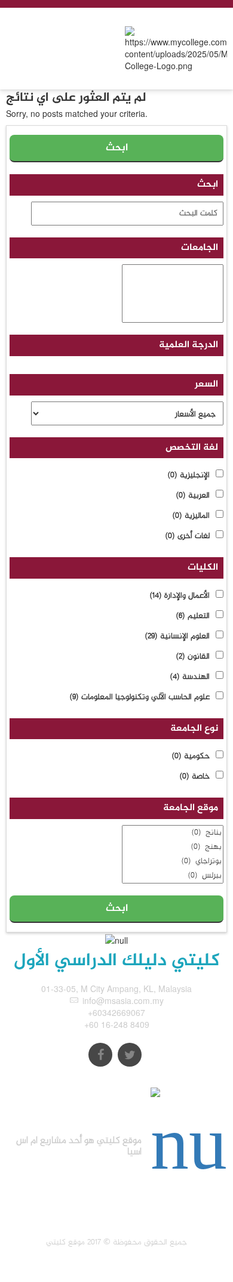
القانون (193, 657)
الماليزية (191, 516)
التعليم (193, 616)
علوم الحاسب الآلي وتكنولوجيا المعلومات (140, 697)
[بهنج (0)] (172, 847)
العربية (193, 496)
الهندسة (190, 677)
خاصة (195, 777)
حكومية (191, 756)
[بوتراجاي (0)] (172, 861)
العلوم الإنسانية (177, 636)
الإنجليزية (189, 475)
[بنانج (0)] (172, 833)
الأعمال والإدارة (180, 596)
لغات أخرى (187, 536)
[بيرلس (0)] (172, 876)
